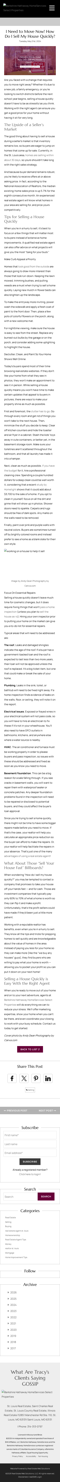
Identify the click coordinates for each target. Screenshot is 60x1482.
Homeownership (12, 1235)
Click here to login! (30, 1174)
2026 (13, 1292)
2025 (13, 1299)
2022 (13, 1317)
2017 (13, 1348)
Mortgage (9, 1252)
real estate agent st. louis (16, 1230)
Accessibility (31, 1456)
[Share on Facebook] (12, 1078)
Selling (31, 1090)
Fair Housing (43, 1456)
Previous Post (16, 1110)
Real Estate (10, 1217)
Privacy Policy (17, 1456)
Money (8, 1244)
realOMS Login (35, 1477)
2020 (13, 1330)
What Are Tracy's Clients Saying (30, 1375)
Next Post (46, 1110)
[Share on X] (24, 1078)
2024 (13, 1305)
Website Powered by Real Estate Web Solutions (30, 1468)
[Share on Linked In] (48, 1078)
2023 (13, 1311)
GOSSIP (30, 1384)
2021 (13, 1323)
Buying (8, 1226)
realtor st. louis (12, 1248)
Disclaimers (23, 1477)
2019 (13, 1336)
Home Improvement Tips (16, 1257)
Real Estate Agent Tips (15, 1239)
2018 (13, 1342)
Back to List (29, 1049)
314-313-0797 (34, 1426)
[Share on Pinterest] (36, 1078)
